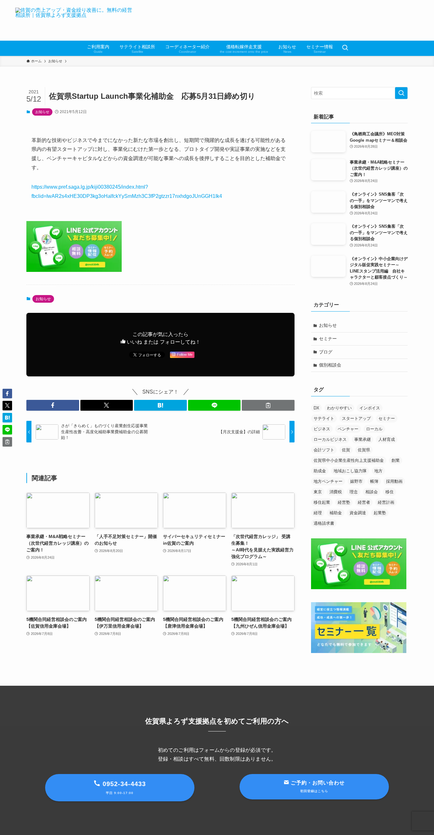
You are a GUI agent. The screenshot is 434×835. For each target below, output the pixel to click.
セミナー (328, 338)
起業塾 (380, 512)
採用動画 (394, 481)
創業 (395, 460)
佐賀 (346, 450)
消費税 (335, 491)
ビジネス (322, 429)
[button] (52, 405)
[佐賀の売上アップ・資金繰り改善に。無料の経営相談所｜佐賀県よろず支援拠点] (75, 20)
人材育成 (386, 439)
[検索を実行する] (401, 93)
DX (316, 408)
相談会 (371, 491)
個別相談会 (330, 364)
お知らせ (42, 112)
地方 (378, 470)
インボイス (369, 408)
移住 (389, 491)
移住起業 (322, 502)
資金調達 (357, 512)
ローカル (374, 429)
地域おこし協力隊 (350, 470)
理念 (353, 491)
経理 (318, 512)
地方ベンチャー (328, 481)
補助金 (335, 512)
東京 (318, 491)
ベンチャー (348, 429)
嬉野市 (356, 481)
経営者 (364, 502)
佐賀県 (364, 450)
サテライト (324, 418)
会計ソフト (324, 450)
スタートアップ (356, 418)
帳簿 (374, 481)
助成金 (320, 470)
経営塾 (344, 502)
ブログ (325, 351)
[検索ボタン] (345, 48)
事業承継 (362, 439)
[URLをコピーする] (268, 405)
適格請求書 (324, 523)
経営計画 (386, 502)
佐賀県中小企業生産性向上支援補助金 (349, 460)
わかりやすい (339, 408)
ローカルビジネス (330, 439)
